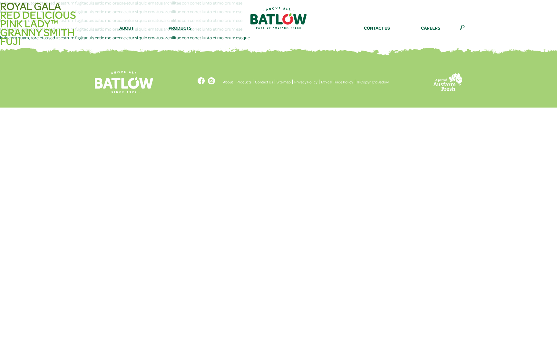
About (228, 82)
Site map (284, 82)
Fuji (10, 40)
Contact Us (264, 82)
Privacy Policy (306, 82)
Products (244, 82)
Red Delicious (38, 14)
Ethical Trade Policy (337, 82)
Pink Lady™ (29, 23)
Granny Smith (37, 32)
